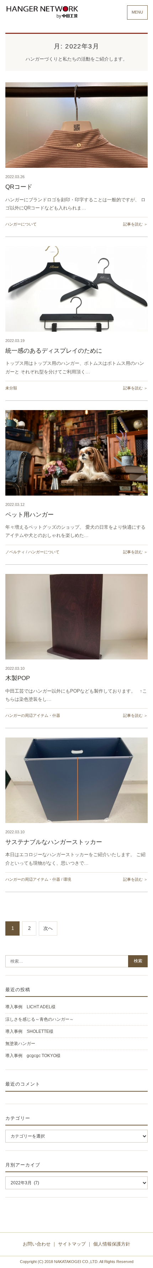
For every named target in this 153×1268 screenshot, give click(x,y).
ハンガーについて (21, 224)
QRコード (18, 186)
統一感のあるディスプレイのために (53, 350)
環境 (67, 879)
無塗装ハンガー (20, 1043)
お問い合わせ (37, 1244)
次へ (48, 928)
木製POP (17, 678)
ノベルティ (15, 552)
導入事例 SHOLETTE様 (29, 1031)
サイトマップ (72, 1244)
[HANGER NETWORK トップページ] (41, 12)
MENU (137, 12)
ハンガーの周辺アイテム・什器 (32, 715)
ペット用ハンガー (29, 514)
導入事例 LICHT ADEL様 (30, 1006)
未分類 (11, 388)
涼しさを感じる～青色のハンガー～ (39, 1019)
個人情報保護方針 (111, 1244)
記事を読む (133, 224)
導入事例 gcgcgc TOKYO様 (32, 1055)
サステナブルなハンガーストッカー (53, 842)
